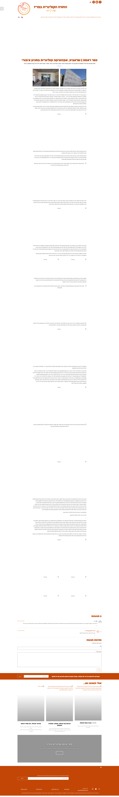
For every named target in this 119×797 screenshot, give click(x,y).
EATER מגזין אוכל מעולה (88, 723)
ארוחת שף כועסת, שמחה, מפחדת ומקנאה (59, 724)
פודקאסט (59, 17)
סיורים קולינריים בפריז (91, 17)
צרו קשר (42, 17)
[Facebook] (100, 2)
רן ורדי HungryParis (91, 630)
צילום (47, 17)
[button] (19, 17)
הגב (96, 625)
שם (101, 646)
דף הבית (99, 17)
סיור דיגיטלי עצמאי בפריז (79, 17)
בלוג (55, 17)
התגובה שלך (98, 651)
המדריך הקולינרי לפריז (68, 17)
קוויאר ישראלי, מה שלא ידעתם (31, 723)
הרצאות (51, 17)
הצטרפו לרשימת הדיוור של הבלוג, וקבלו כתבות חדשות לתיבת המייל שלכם (53, 775)
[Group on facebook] (97, 2)
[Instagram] (93, 2)
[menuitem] (90, 2)
